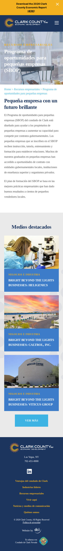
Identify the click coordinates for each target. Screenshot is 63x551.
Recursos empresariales (27, 89)
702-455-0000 (31, 461)
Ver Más (31, 420)
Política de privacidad (31, 522)
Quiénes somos (31, 512)
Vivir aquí (31, 499)
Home (7, 89)
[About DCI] (38, 530)
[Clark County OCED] (26, 23)
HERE (31, 11)
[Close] (57, 4)
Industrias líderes (31, 487)
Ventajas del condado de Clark (31, 481)
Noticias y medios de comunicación (31, 506)
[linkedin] (29, 471)
